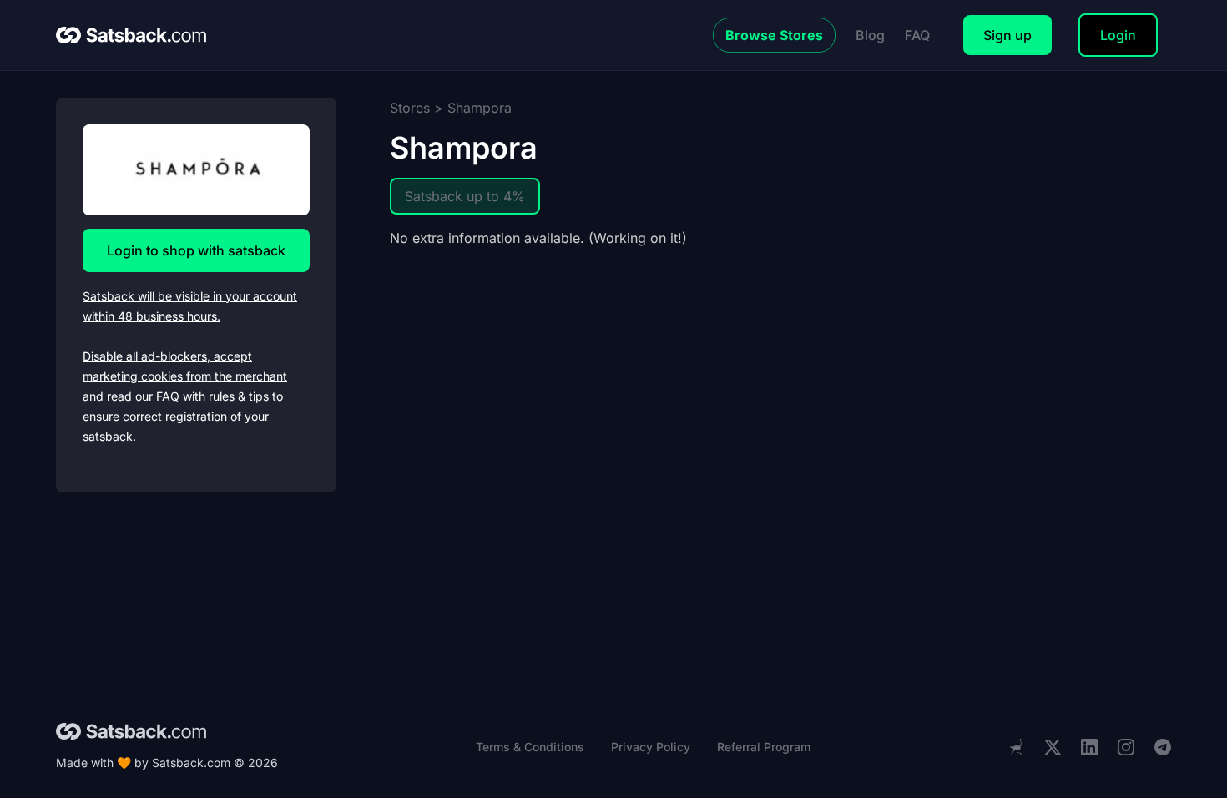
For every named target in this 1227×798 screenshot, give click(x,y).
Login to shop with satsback (196, 250)
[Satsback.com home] (131, 35)
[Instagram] (1126, 747)
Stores (410, 107)
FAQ (917, 35)
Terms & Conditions (530, 747)
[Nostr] (1015, 747)
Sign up (1007, 35)
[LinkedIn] (1089, 747)
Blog (870, 35)
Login (1118, 35)
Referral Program (763, 747)
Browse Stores (774, 35)
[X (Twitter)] (1052, 747)
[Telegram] (1162, 747)
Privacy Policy (650, 747)
